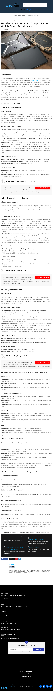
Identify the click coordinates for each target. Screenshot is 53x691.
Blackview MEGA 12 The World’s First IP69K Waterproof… (14, 606)
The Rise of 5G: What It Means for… (9, 623)
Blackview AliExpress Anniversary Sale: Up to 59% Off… (14, 595)
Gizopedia (11, 564)
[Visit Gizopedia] (13, 4)
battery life (35, 80)
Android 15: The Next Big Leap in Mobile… (11, 629)
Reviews (6, 29)
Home (2, 20)
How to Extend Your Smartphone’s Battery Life (12, 618)
